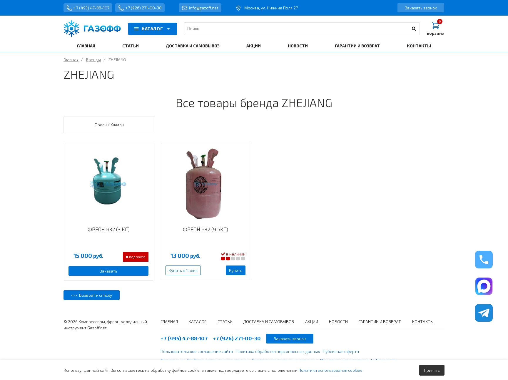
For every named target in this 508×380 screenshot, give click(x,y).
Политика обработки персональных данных (278, 351)
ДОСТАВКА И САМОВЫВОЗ (193, 45)
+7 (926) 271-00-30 (144, 7)
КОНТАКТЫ (419, 45)
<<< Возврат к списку (91, 295)
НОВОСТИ (298, 45)
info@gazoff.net (203, 7)
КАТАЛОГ (152, 28)
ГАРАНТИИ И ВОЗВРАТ (357, 45)
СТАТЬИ (130, 45)
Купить (235, 270)
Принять (432, 370)
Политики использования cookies (330, 370)
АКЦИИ (253, 45)
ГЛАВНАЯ (86, 45)
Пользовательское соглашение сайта (197, 351)
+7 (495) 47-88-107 (91, 7)
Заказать (108, 270)
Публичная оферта (341, 351)
